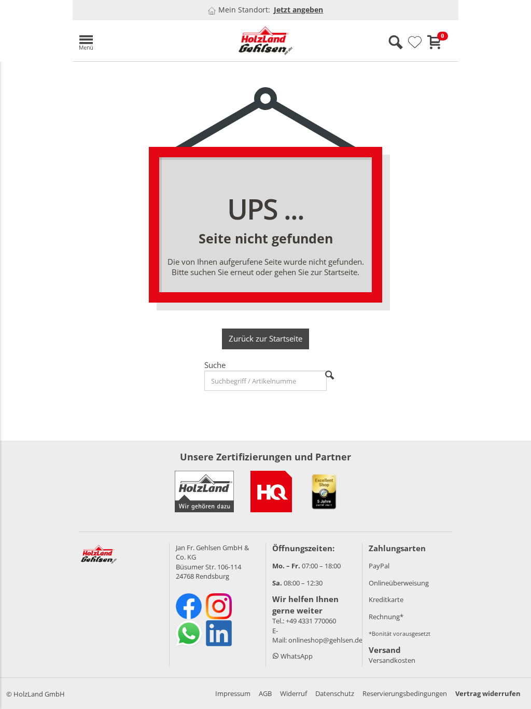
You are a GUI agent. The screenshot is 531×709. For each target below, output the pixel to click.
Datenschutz (334, 693)
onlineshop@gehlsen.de (325, 640)
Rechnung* (386, 616)
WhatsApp (296, 656)
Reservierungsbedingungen (404, 693)
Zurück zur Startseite (265, 338)
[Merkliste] (415, 42)
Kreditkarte (386, 599)
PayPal (379, 565)
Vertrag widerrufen (488, 693)
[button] (135, 41)
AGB (265, 693)
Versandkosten (392, 660)
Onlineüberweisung (399, 583)
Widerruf (293, 693)
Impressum (232, 693)
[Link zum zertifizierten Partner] (271, 491)
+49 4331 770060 (311, 620)
